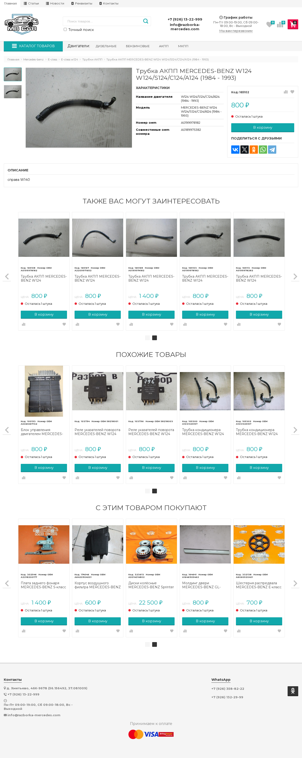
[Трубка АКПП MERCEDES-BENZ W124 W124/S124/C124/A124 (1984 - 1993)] (43, 237)
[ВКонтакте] (235, 149)
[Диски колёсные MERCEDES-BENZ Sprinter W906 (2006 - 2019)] (151, 544)
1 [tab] (147, 337)
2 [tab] (154, 337)
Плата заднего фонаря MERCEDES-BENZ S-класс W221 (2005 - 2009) (43, 585)
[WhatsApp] (263, 149)
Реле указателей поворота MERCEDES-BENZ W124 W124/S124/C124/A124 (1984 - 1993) (97, 432)
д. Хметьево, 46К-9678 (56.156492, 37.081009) (47, 688)
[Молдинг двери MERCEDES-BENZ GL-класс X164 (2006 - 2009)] (205, 544)
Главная (10, 3)
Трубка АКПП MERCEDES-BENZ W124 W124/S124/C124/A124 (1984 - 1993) (44, 279)
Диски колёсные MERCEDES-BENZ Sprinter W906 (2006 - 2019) (151, 585)
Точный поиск (80, 30)
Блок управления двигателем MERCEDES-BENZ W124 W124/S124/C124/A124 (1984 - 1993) (43, 432)
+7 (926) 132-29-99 (227, 697)
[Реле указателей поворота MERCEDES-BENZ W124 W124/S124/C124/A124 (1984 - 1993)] (97, 391)
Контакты (110, 3)
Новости (57, 3)
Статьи (33, 3)
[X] (244, 149)
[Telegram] (272, 149)
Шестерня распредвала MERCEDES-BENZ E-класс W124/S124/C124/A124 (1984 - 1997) (258, 585)
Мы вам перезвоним (235, 31)
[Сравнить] (286, 92)
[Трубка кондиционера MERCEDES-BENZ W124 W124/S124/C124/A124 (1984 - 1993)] (205, 391)
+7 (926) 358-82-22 (227, 688)
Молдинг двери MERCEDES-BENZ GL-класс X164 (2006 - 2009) (202, 585)
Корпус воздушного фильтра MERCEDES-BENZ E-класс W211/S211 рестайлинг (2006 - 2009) (98, 585)
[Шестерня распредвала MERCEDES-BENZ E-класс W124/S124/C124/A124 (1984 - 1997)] (259, 544)
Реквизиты (83, 3)
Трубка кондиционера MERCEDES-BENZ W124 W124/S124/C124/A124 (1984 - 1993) (205, 432)
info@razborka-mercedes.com (185, 27)
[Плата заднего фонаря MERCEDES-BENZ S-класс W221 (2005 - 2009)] (43, 544)
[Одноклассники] (254, 149)
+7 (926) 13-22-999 (185, 19)
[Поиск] (145, 21)
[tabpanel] (151, 271)
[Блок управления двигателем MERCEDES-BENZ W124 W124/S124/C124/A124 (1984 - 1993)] (43, 391)
